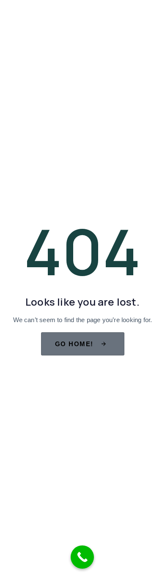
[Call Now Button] (82, 557)
